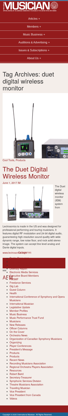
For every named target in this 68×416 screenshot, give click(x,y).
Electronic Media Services (24, 272)
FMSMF (14, 279)
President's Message (21, 349)
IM (19, 182)
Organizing (16, 342)
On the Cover (17, 332)
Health (13, 293)
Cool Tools (8, 160)
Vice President (17, 391)
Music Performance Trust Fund (27, 317)
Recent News (17, 360)
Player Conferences (20, 346)
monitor (42, 263)
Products (20, 160)
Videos (13, 398)
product (51, 263)
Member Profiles (19, 310)
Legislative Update (20, 307)
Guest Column (17, 289)
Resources (15, 370)
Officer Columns (18, 328)
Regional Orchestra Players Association (31, 367)
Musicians (15, 321)
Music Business (18, 314)
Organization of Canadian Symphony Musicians (36, 339)
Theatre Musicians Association (26, 384)
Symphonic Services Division (25, 381)
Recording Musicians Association (28, 363)
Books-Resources (19, 258)
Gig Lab (14, 286)
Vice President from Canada (25, 395)
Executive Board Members (24, 275)
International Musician (22, 303)
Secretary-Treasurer (21, 377)
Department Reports (21, 265)
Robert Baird (17, 374)
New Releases (17, 324)
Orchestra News (18, 335)
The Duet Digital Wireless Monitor (26, 172)
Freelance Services (20, 282)
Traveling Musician (20, 388)
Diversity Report (18, 268)
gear (35, 263)
